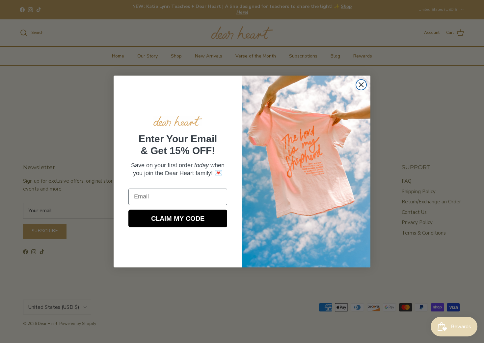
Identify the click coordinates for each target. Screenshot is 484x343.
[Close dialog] (361, 85)
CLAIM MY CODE (177, 218)
